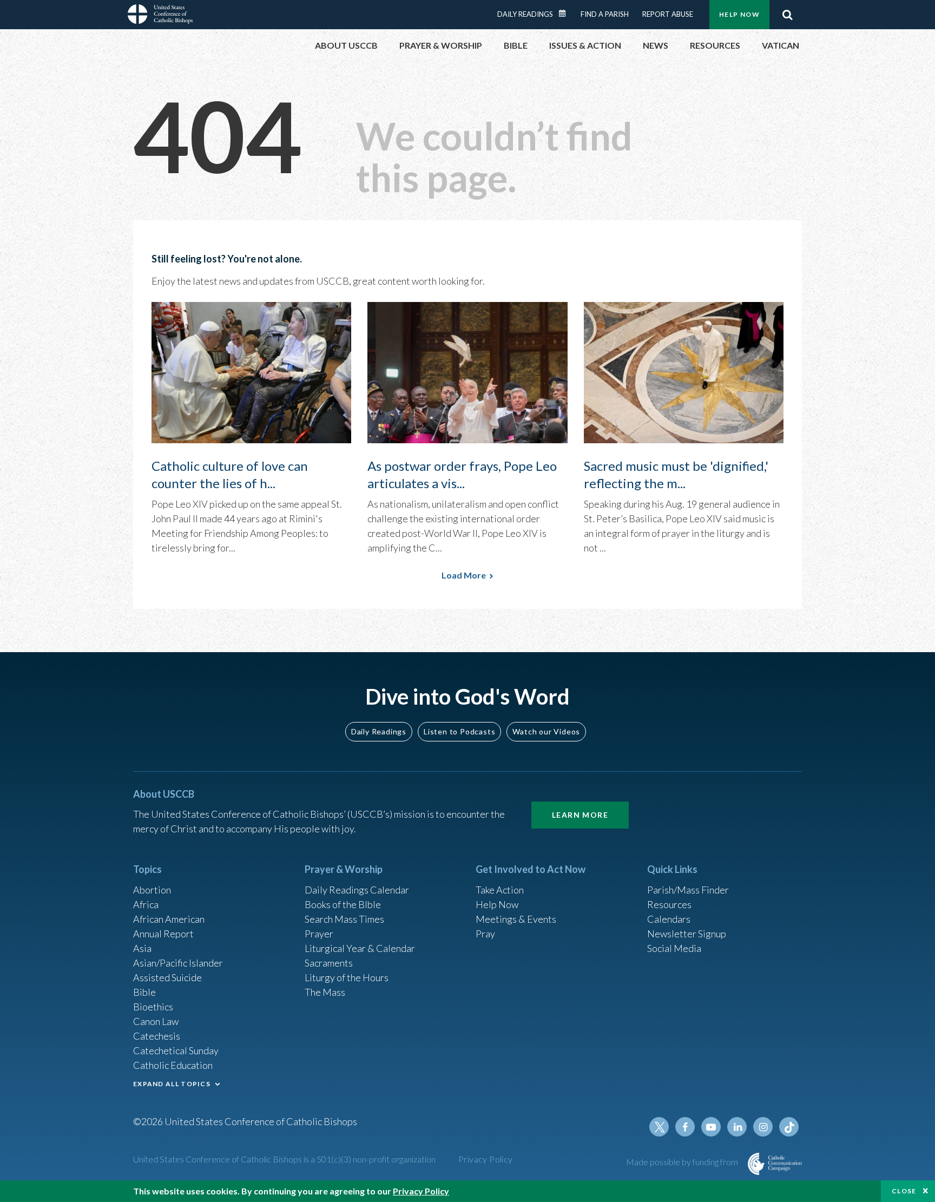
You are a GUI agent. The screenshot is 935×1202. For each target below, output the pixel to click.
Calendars (668, 919)
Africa (146, 904)
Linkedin (737, 1127)
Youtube (711, 1127)
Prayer (319, 934)
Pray (485, 934)
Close (904, 1191)
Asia (142, 948)
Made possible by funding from (683, 1162)
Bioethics (153, 1007)
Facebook (685, 1127)
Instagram (763, 1127)
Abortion (152, 890)
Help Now (739, 14)
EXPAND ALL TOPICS (171, 1084)
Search (787, 14)
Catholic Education (173, 1065)
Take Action (500, 890)
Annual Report (163, 934)
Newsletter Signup (686, 934)
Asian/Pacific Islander (178, 963)
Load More (464, 575)
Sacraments (329, 963)
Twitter (659, 1127)
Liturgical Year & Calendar (360, 948)
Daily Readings (525, 14)
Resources (669, 904)
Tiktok (789, 1127)
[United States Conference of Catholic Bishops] (160, 15)
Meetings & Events (516, 919)
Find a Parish (605, 14)
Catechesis (156, 1036)
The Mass (325, 992)
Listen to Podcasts (459, 731)
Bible (144, 992)
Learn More (580, 814)
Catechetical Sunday (176, 1050)
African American (169, 919)
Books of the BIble (343, 904)
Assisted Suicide (167, 977)
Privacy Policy (485, 1159)
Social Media (674, 948)
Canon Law (156, 1021)
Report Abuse (667, 14)
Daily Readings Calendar (566, 13)
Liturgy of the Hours (347, 977)
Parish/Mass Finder (688, 890)
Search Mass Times (344, 919)
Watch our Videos (546, 731)
